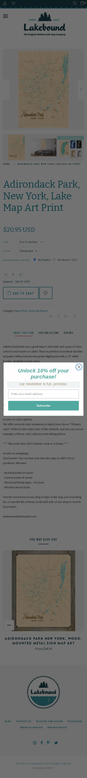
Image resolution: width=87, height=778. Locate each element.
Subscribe (43, 405)
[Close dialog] (79, 367)
